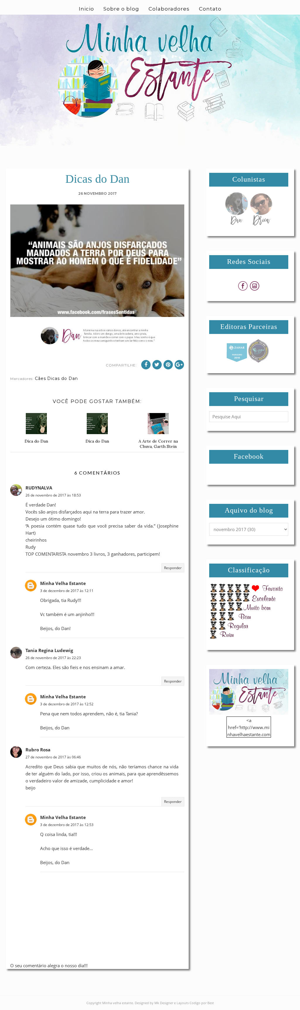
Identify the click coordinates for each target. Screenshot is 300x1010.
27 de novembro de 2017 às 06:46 (53, 757)
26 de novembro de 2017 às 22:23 (53, 657)
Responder (173, 567)
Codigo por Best (202, 1003)
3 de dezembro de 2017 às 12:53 (66, 824)
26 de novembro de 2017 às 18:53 (53, 495)
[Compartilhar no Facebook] (146, 364)
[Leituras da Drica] (261, 224)
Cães (40, 378)
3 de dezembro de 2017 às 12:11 (66, 590)
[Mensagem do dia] (236, 224)
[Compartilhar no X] (157, 364)
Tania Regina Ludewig (49, 650)
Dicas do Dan (62, 378)
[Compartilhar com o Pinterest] (168, 364)
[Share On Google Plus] (179, 364)
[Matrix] (236, 361)
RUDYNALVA (38, 488)
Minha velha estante (117, 1003)
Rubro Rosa (37, 750)
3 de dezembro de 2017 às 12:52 (66, 704)
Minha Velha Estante (63, 583)
